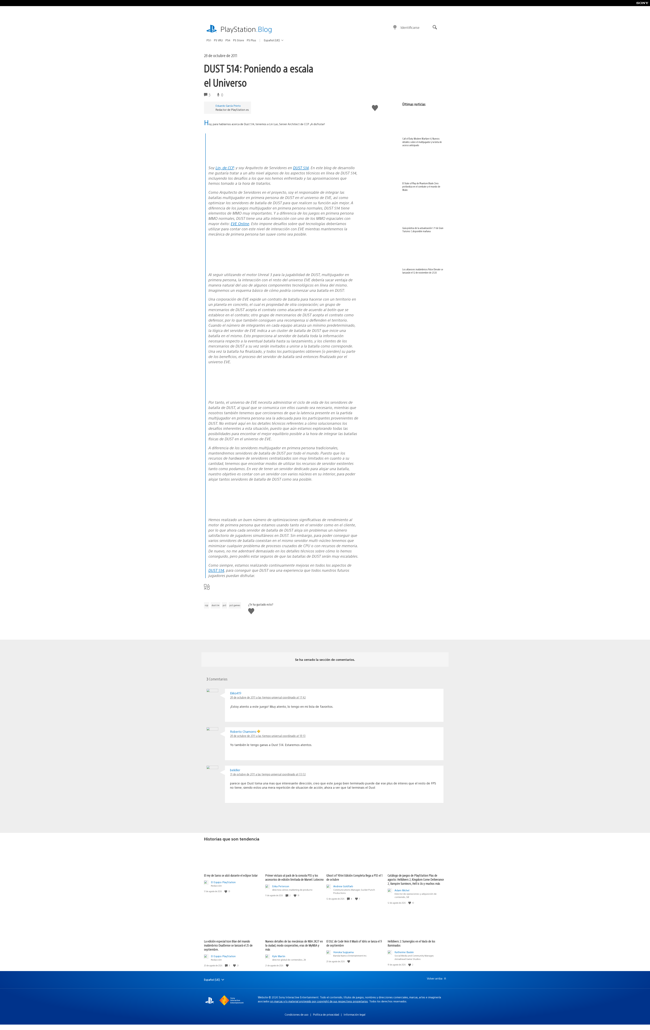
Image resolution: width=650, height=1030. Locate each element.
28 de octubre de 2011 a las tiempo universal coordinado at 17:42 (268, 697)
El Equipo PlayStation (223, 882)
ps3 (224, 605)
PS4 (227, 40)
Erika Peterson (280, 886)
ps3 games (235, 605)
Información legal (354, 1014)
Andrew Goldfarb (343, 886)
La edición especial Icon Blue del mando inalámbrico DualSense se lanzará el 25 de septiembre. (228, 945)
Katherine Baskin (404, 952)
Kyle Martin (278, 956)
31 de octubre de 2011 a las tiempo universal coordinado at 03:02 (268, 774)
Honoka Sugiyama (343, 952)
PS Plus (251, 40)
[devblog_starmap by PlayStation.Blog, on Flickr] (234, 158)
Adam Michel (402, 890)
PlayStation (246, 29)
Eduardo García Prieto (228, 105)
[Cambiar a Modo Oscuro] (395, 27)
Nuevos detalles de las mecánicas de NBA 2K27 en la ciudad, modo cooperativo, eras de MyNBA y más (294, 945)
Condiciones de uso (296, 1014)
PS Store (238, 40)
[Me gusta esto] (226, 891)
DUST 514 (301, 167)
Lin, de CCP (224, 167)
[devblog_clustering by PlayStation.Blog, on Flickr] (234, 510)
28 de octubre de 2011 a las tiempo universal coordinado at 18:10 (268, 736)
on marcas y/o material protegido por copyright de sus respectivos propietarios (319, 1001)
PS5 (209, 40)
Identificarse (409, 27)
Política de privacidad (326, 1014)
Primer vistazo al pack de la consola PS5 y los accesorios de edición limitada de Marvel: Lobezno (294, 877)
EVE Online (240, 223)
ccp (206, 605)
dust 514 (215, 605)
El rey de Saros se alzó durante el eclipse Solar (231, 875)
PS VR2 (218, 40)
